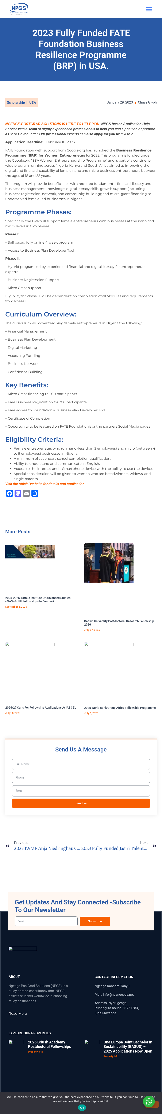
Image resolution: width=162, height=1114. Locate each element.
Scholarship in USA (21, 103)
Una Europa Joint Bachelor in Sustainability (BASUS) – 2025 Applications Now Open (128, 1046)
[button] (149, 9)
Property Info (35, 1051)
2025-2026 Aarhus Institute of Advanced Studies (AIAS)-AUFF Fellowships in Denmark (37, 599)
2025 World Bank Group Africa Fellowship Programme (120, 707)
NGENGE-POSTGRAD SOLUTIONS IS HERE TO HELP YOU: (52, 124)
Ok (82, 1107)
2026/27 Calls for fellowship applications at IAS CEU (40, 707)
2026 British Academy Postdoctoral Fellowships (49, 1044)
